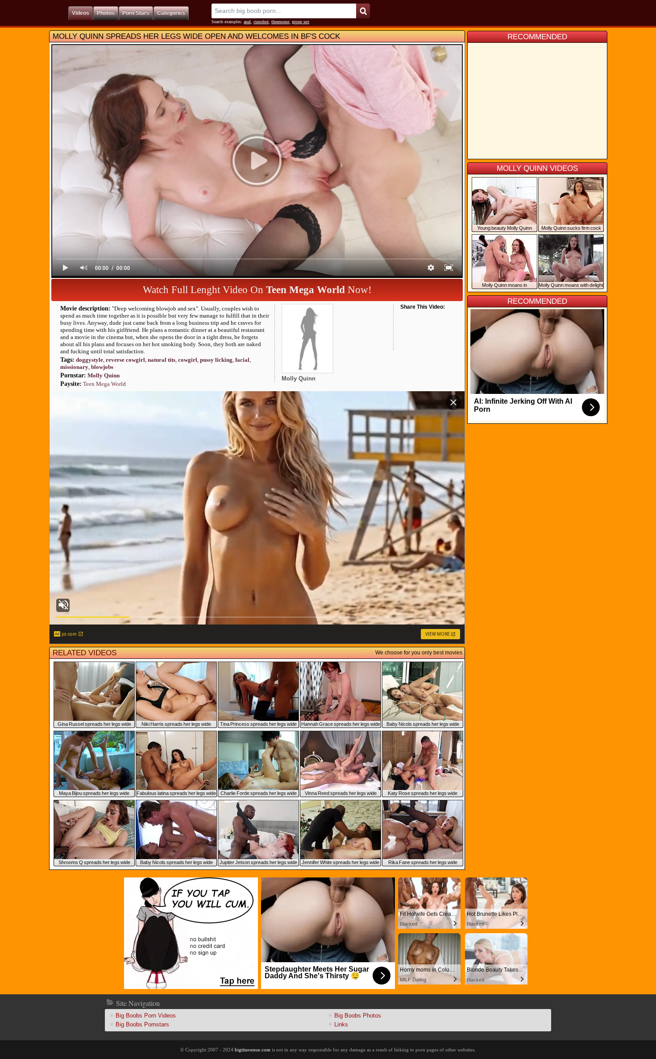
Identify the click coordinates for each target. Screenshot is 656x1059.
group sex (300, 21)
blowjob (102, 367)
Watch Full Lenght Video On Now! (257, 289)
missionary (74, 367)
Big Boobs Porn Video (146, 1015)
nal (247, 21)
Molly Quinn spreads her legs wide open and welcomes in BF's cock (196, 36)
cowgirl (187, 359)
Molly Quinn (103, 375)
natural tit (161, 359)
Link (341, 1024)
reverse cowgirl (125, 359)
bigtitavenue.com (252, 1049)
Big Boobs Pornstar (142, 1024)
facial (242, 359)
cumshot (261, 21)
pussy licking (216, 359)
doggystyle (89, 359)
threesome (280, 21)
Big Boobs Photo (357, 1015)
